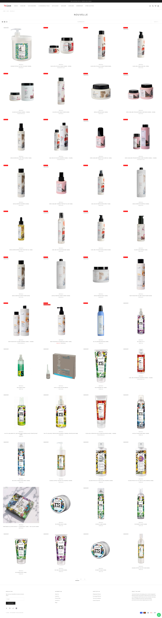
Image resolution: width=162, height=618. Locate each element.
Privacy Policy (57, 598)
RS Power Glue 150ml (21, 572)
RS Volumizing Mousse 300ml (101, 341)
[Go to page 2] (85, 579)
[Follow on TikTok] (13, 608)
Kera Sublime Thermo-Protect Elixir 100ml (61, 203)
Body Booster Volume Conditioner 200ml (141, 295)
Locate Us (57, 596)
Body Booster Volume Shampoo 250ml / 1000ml (21, 341)
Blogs (56, 602)
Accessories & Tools (44, 5)
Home (4, 11)
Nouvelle (12, 11)
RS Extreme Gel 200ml (101, 387)
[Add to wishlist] (38, 61)
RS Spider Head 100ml (61, 524)
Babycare (71, 5)
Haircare (22, 5)
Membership (79, 5)
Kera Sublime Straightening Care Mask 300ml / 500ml (141, 112)
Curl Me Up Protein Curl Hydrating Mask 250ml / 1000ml (101, 433)
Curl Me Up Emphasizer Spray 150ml (101, 203)
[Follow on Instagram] (9, 608)
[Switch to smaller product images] (4, 22)
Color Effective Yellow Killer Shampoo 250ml (141, 480)
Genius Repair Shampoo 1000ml (141, 203)
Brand (16, 5)
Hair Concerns (32, 5)
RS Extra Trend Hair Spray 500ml (21, 480)
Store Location (89, 5)
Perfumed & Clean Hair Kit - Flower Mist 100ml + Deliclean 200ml (21, 526)
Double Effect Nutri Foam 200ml (141, 567)
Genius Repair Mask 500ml (101, 295)
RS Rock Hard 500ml (101, 524)
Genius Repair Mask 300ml (101, 112)
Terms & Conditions (97, 598)
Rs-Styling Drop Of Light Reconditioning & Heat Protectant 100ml (21, 434)
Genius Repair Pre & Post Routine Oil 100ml (21, 249)
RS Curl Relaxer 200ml (61, 570)
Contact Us (57, 600)
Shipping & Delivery (97, 594)
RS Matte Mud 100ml (101, 570)
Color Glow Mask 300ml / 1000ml (21, 112)
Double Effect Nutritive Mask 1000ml (21, 66)
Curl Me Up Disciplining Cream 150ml (101, 249)
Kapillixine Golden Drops (61, 387)
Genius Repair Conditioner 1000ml (61, 295)
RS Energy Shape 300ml (141, 524)
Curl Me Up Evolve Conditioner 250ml (101, 66)
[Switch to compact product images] (6, 22)
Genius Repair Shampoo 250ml (21, 203)
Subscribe (11, 603)
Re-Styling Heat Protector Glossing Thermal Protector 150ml (61, 433)
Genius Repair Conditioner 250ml (21, 295)
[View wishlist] (155, 6)
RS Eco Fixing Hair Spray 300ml (141, 433)
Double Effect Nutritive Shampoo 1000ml (61, 480)
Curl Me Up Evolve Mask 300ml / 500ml (61, 66)
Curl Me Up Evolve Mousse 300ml (61, 249)
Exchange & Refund (97, 596)
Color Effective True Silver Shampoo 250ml (101, 480)
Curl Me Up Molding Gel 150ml (141, 66)
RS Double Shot (21, 387)
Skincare (63, 5)
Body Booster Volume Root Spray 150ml (61, 341)
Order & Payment (96, 600)
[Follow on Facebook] (6, 608)
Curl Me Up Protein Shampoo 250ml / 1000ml (141, 377)
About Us (57, 594)
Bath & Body (55, 5)
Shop (8, 11)
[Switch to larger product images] (2, 22)
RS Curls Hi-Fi (141, 341)
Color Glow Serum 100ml (141, 249)
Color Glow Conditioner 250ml (61, 112)
